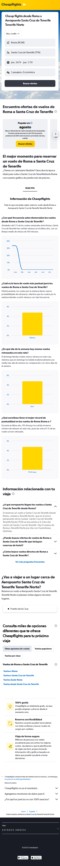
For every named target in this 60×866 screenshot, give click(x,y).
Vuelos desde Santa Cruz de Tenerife (21, 684)
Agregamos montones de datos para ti (24, 793)
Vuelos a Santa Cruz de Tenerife (18, 675)
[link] (25, 144)
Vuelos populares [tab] (43, 648)
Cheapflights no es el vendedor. (21, 788)
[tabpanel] (30, 348)
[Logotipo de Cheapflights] (11, 4)
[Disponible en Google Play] (23, 858)
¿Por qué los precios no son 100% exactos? (27, 799)
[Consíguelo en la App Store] (36, 858)
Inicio (23, 811)
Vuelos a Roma (10, 671)
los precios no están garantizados (17, 779)
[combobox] (13, 33)
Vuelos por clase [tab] (13, 656)
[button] (30, 43)
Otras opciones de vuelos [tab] (17, 648)
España (32, 811)
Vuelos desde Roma (12, 680)
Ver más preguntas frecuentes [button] (30, 562)
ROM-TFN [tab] (30, 188)
